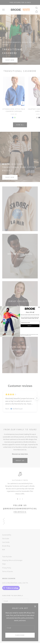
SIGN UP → (30, 325)
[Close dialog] (39, 307)
